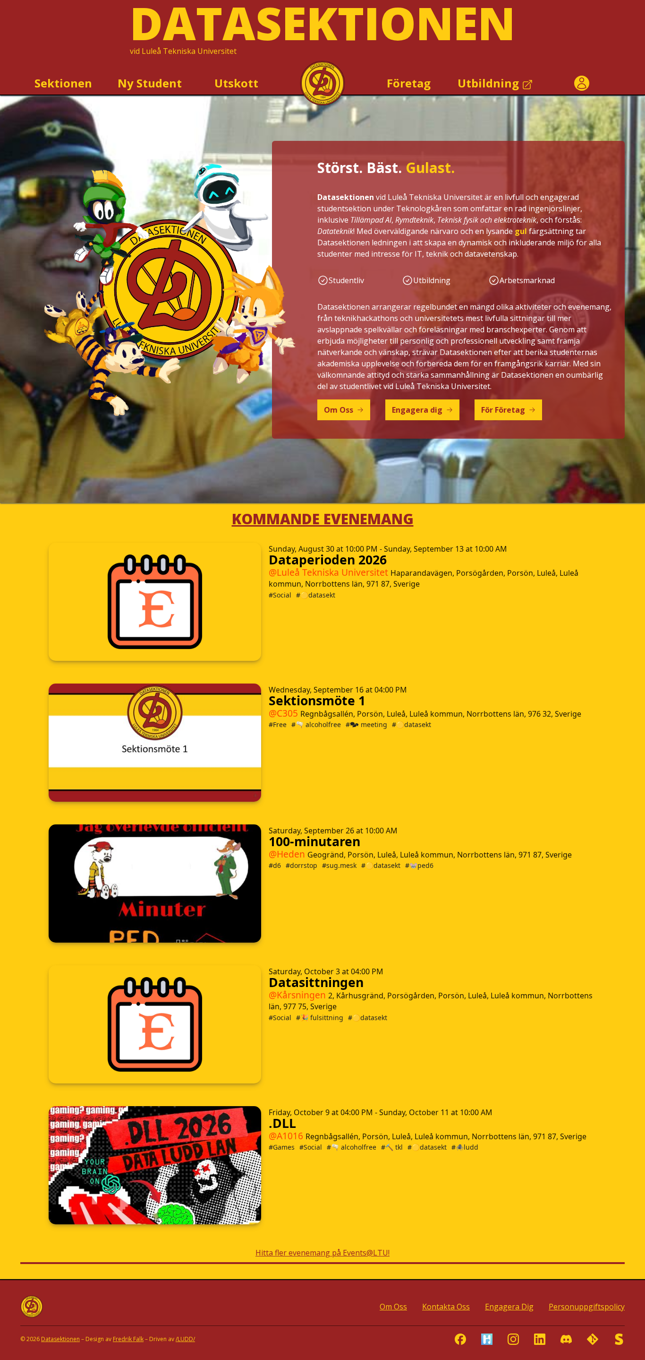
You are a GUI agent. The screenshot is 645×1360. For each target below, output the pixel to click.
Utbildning (490, 83)
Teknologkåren (423, 208)
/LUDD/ (185, 1339)
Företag (409, 83)
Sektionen (63, 83)
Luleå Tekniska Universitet (189, 51)
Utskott (236, 83)
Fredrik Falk (128, 1339)
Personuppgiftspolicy (587, 1306)
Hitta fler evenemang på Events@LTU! (322, 1252)
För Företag (503, 410)
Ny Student (150, 83)
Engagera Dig (509, 1306)
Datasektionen (60, 1339)
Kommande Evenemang (323, 518)
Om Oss (338, 410)
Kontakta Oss (446, 1306)
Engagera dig (417, 410)
